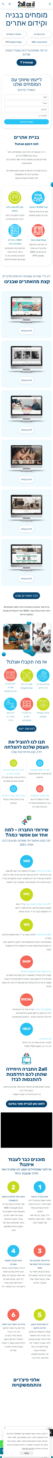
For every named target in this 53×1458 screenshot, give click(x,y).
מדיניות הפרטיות (28, 1448)
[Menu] (49, 4)
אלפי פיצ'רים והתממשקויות (26, 1420)
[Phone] (3, 4)
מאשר (26, 1453)
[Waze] (9, 4)
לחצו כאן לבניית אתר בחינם (26, 1142)
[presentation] (50, 1442)
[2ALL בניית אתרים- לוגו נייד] (29, 4)
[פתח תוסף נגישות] (50, 1432)
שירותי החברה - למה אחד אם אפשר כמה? (26, 870)
